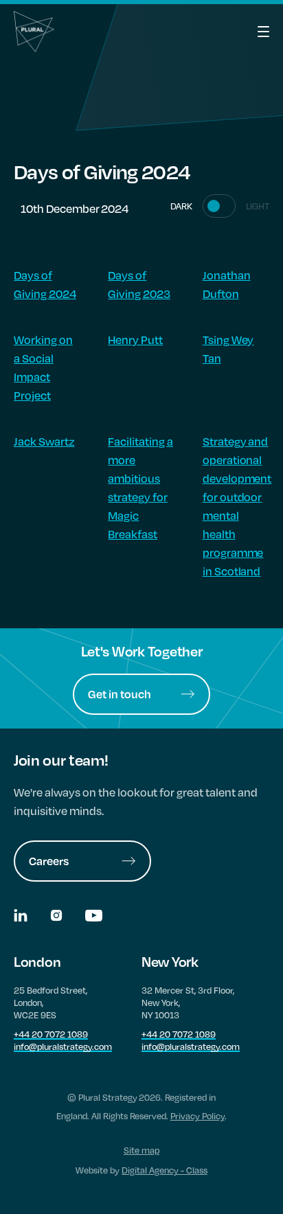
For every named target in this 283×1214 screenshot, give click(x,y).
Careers (49, 861)
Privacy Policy (197, 1115)
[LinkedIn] (22, 917)
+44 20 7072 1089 (51, 1034)
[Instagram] (57, 917)
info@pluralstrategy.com (63, 1046)
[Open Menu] (248, 31)
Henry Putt (135, 339)
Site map (141, 1150)
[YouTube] (93, 917)
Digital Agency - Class (164, 1170)
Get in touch (119, 694)
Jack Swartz (44, 441)
